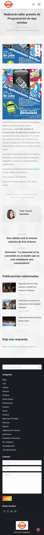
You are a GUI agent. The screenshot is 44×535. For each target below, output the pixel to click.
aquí (36, 169)
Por (28, 194)
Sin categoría (7, 442)
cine (4, 383)
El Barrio (5, 395)
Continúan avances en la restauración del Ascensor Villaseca (29, 304)
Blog (4, 380)
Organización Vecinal (11, 430)
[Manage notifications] (38, 530)
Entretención (7, 403)
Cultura (5, 387)
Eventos (5, 407)
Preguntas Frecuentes (11, 438)
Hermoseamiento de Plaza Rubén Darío (29, 319)
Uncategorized (8, 446)
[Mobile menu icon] (39, 4)
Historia (5, 415)
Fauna (4, 411)
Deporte (5, 391)
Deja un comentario (27, 197)
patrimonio (6, 434)
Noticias (8, 47)
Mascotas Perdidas (10, 419)
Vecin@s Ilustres (9, 450)
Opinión (5, 426)
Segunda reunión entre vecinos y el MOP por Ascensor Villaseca (28, 287)
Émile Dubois (7, 399)
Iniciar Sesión (12, 347)
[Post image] (9, 287)
